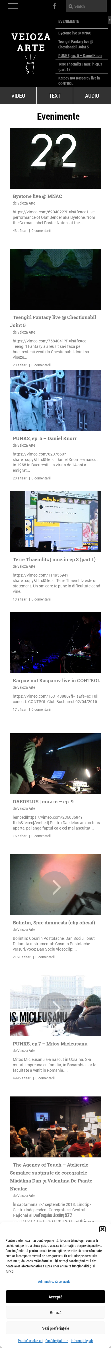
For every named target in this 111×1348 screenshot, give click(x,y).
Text (55, 95)
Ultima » (86, 1221)
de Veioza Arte (24, 203)
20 (58, 1221)
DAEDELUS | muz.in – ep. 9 (43, 801)
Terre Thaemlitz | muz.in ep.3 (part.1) (54, 559)
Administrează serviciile (54, 1281)
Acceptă (55, 1297)
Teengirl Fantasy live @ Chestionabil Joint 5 (75, 44)
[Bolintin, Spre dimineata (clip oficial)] (54, 887)
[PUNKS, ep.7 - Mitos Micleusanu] (54, 1008)
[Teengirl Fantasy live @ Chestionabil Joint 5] (55, 279)
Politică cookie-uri (30, 1340)
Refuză (55, 1312)
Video (18, 95)
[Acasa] (28, 51)
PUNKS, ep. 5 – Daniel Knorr (80, 55)
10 (50, 1221)
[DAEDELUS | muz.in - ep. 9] (55, 763)
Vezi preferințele (55, 1328)
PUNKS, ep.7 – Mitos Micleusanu (50, 1043)
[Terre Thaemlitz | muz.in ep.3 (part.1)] (55, 521)
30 (67, 1221)
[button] (102, 1229)
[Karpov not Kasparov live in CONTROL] (55, 642)
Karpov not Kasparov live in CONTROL (56, 680)
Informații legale (82, 1340)
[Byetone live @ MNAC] (55, 158)
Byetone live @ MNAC (74, 33)
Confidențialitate (57, 1340)
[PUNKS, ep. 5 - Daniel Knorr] (55, 400)
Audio (92, 95)
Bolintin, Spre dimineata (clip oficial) (54, 922)
